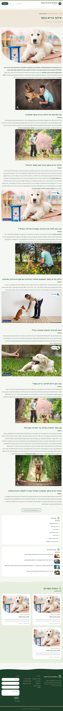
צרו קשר (5, 3)
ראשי (60, 13)
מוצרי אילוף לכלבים (27, 681)
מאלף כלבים (37, 681)
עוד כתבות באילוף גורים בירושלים (31, 510)
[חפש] (10, 3)
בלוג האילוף (38, 683)
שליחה (16, 698)
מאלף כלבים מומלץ (36, 678)
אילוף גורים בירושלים (53, 13)
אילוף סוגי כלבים (28, 678)
